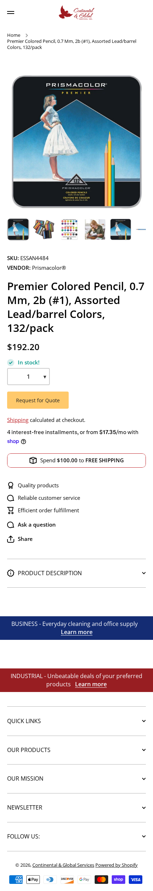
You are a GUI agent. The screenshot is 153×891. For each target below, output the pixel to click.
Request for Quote (38, 400)
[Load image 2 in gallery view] (44, 229)
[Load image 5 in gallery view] (121, 229)
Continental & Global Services (63, 865)
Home (13, 35)
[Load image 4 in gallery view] (95, 229)
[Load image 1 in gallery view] (18, 229)
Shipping (17, 420)
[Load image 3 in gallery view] (69, 229)
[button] (20, 539)
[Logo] (76, 12)
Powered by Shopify (116, 865)
